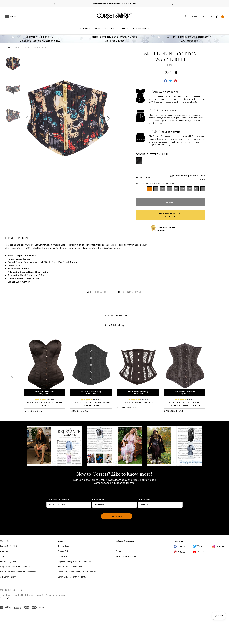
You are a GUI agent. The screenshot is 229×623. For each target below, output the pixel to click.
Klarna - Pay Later (8, 561)
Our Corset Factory (8, 577)
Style (97, 28)
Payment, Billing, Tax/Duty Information (74, 561)
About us (4, 551)
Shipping (119, 551)
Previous (55, 3)
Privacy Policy (64, 551)
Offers (124, 28)
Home (8, 48)
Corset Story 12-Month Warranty (72, 577)
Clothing (110, 28)
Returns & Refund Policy (126, 556)
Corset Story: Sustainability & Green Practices (77, 572)
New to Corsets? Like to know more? (114, 474)
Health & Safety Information (70, 566)
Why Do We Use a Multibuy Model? (15, 566)
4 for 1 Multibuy (114, 325)
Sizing (118, 546)
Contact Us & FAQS (8, 546)
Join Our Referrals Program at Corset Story (18, 572)
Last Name (144, 499)
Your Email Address (57, 499)
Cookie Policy (63, 556)
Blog (2, 556)
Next (172, 3)
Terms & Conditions (66, 546)
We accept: (5, 598)
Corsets (85, 28)
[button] (41, 400)
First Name (98, 499)
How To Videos (141, 28)
